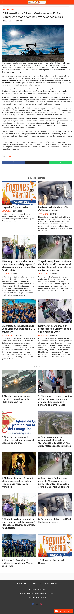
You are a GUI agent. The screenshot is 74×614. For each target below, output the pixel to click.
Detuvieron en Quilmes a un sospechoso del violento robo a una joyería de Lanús (54, 328)
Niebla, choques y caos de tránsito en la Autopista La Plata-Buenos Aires (16, 399)
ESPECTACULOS (51, 583)
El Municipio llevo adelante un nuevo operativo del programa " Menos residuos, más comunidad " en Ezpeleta (19, 265)
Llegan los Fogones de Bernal (17, 207)
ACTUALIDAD (8, 9)
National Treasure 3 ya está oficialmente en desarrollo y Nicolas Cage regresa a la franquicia (17, 482)
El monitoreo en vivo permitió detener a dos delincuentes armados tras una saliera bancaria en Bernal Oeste (55, 400)
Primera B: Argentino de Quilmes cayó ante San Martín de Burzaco (17, 563)
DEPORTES (36, 583)
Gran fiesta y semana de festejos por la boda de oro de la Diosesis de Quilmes (18, 440)
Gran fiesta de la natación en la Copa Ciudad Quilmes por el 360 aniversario (18, 328)
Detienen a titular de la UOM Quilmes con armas (53, 209)
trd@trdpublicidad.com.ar (37, 597)
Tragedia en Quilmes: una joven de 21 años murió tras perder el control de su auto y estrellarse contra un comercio (54, 265)
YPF (9, 156)
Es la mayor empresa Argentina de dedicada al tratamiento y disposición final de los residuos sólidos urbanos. (54, 441)
